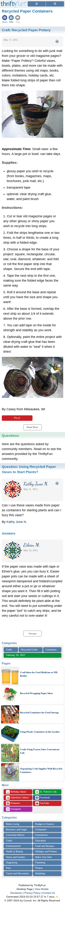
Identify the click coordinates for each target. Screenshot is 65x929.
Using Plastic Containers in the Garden (39, 731)
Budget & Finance (44, 824)
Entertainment (13, 846)
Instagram (15, 809)
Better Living (12, 824)
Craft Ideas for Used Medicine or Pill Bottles (38, 674)
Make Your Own (43, 857)
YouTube (44, 803)
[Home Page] (13, 2)
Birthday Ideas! (16, 792)
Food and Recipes (44, 846)
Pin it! (17, 418)
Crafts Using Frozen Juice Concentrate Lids (39, 751)
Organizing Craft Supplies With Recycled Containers (41, 770)
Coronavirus (41, 835)
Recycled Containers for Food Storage (39, 712)
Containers (51, 649)
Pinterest (15, 803)
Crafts (9, 649)
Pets (8, 868)
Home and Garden (15, 857)
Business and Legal (16, 829)
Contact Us (48, 892)
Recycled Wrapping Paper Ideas (36, 693)
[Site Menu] (37, 4)
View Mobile (42, 889)
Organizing (11, 862)
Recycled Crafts (29, 649)
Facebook (44, 797)
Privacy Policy (32, 892)
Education (40, 840)
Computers (41, 829)
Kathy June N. (16, 522)
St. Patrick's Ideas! (48, 792)
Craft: (26, 30)
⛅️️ (57, 896)
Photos (39, 868)
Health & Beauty (14, 851)
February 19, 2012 (15, 655)
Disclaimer (16, 892)
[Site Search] (55, 4)
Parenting (40, 862)
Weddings (40, 873)
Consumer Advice (15, 835)
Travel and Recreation (17, 873)
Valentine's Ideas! (17, 797)
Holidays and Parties (46, 851)
